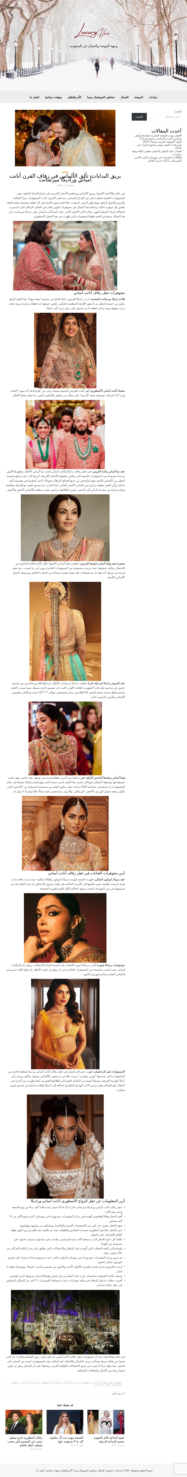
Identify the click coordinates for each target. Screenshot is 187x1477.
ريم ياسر (116, 1393)
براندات (153, 97)
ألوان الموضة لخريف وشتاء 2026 (162, 141)
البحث (178, 111)
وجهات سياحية (53, 97)
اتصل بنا (34, 97)
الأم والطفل (74, 97)
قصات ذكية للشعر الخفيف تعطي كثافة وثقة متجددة (157, 152)
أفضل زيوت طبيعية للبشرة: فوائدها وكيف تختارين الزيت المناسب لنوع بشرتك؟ (158, 136)
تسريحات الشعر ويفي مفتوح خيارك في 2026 (159, 146)
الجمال (125, 97)
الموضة (138, 97)
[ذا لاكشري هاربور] (93, 31)
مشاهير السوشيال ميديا (101, 97)
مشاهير (65, 171)
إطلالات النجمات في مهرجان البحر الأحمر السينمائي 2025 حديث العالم (158, 158)
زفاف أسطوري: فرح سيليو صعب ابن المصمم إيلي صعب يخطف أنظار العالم (24, 1441)
